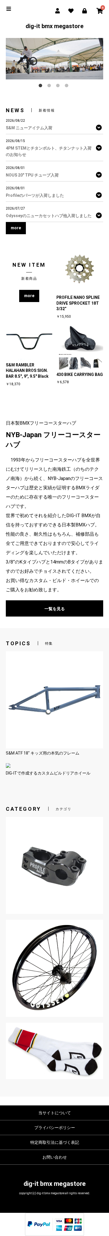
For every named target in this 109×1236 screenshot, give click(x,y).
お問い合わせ (54, 1157)
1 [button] (41, 87)
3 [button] (59, 87)
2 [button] (50, 87)
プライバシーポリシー (54, 1127)
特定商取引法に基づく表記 (54, 1142)
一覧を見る (54, 608)
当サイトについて (54, 1112)
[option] (54, 58)
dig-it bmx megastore (54, 26)
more (29, 295)
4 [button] (68, 87)
